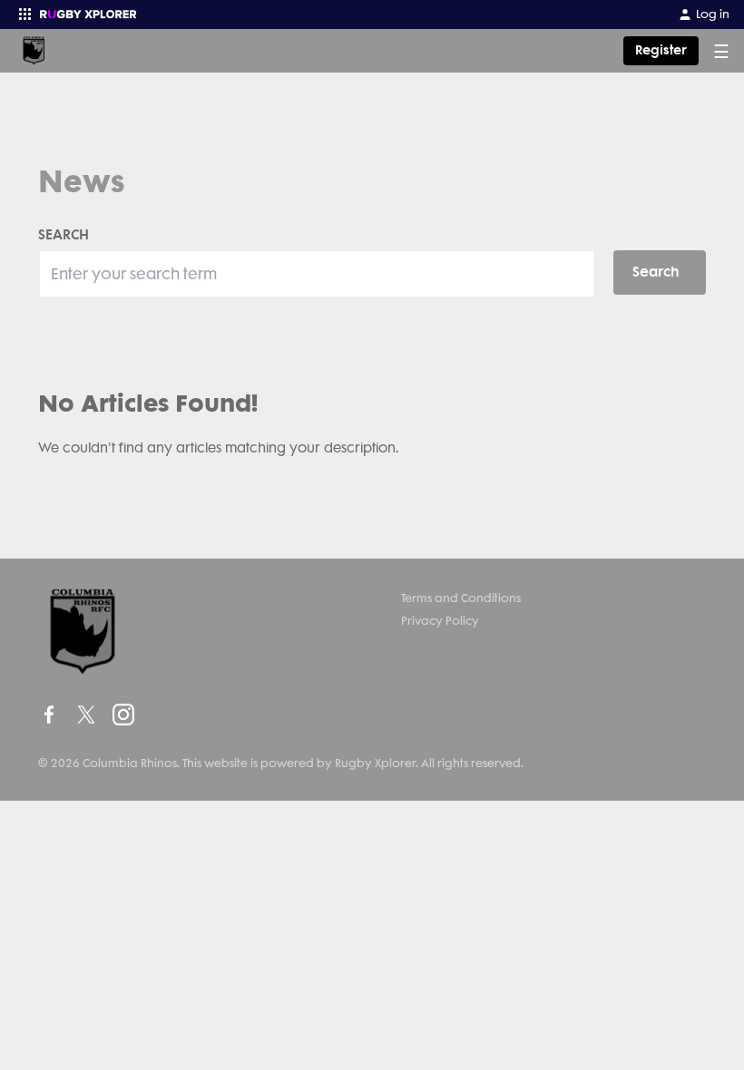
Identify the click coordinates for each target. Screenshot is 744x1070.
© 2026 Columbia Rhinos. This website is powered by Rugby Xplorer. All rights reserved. (281, 763)
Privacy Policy (440, 620)
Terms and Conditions (461, 598)
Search (656, 271)
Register (661, 50)
